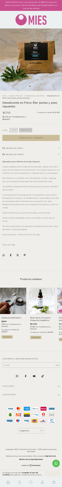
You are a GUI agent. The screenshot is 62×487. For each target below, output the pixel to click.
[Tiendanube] (31, 466)
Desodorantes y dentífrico (35, 96)
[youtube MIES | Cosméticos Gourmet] (34, 376)
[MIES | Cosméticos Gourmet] (8, 482)
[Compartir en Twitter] (17, 255)
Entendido (53, 474)
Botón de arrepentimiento (31, 459)
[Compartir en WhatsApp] (3, 255)
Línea (4, 130)
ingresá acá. (50, 456)
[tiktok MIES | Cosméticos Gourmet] (42, 376)
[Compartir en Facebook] (10, 255)
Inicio (4, 96)
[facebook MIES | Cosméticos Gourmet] (26, 376)
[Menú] (19, 482)
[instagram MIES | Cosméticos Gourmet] (17, 376)
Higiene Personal (16, 96)
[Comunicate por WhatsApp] (56, 463)
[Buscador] (31, 482)
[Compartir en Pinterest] (24, 255)
